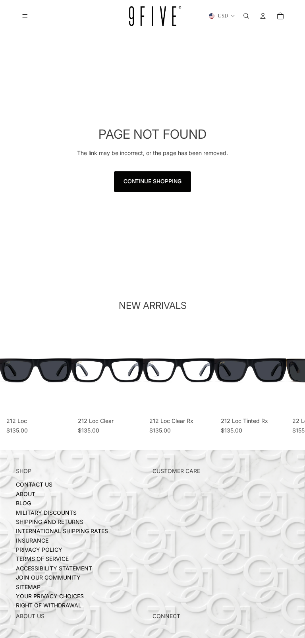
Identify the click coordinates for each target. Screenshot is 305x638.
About (25, 493)
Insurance (32, 540)
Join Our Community (48, 577)
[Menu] (25, 16)
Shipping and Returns (49, 521)
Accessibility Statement (54, 568)
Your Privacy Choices (50, 596)
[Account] (263, 16)
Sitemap (28, 586)
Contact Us (34, 484)
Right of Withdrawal (48, 605)
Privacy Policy (39, 549)
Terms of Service (42, 558)
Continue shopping (152, 181)
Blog (23, 503)
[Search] (246, 16)
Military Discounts (46, 512)
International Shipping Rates (62, 530)
